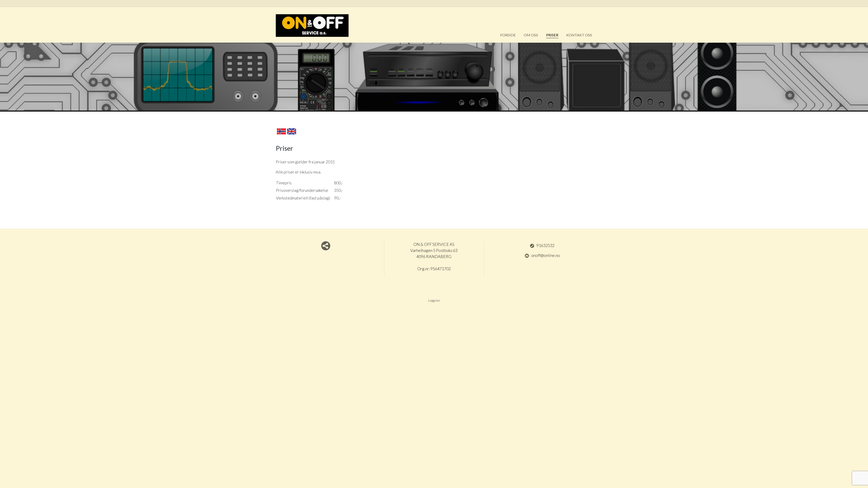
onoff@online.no (545, 255)
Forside (508, 35)
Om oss (531, 35)
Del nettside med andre (325, 245)
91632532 (545, 245)
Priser (552, 35)
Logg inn (434, 300)
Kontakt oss (579, 35)
